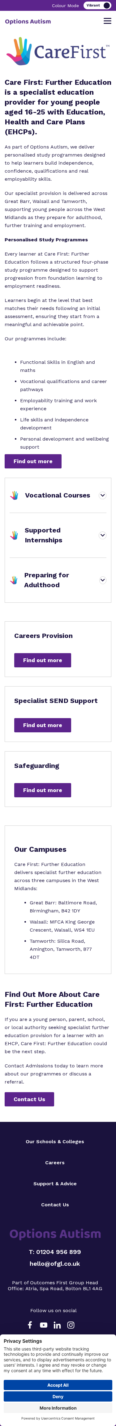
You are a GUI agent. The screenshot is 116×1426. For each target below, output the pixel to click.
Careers (55, 1162)
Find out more (33, 461)
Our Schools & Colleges (55, 1141)
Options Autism (48, 147)
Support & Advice (55, 1184)
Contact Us (29, 1099)
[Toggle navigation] (107, 21)
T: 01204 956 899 (55, 1252)
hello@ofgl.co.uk (55, 1263)
